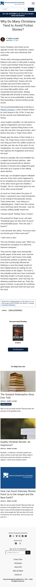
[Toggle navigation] (33, 3)
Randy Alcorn (13, 38)
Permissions (18, 563)
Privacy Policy (18, 559)
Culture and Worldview (15, 310)
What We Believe (18, 570)
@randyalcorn (15, 301)
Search (31, 9)
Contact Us (18, 574)
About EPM (18, 567)
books (7, 303)
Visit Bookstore (18, 349)
